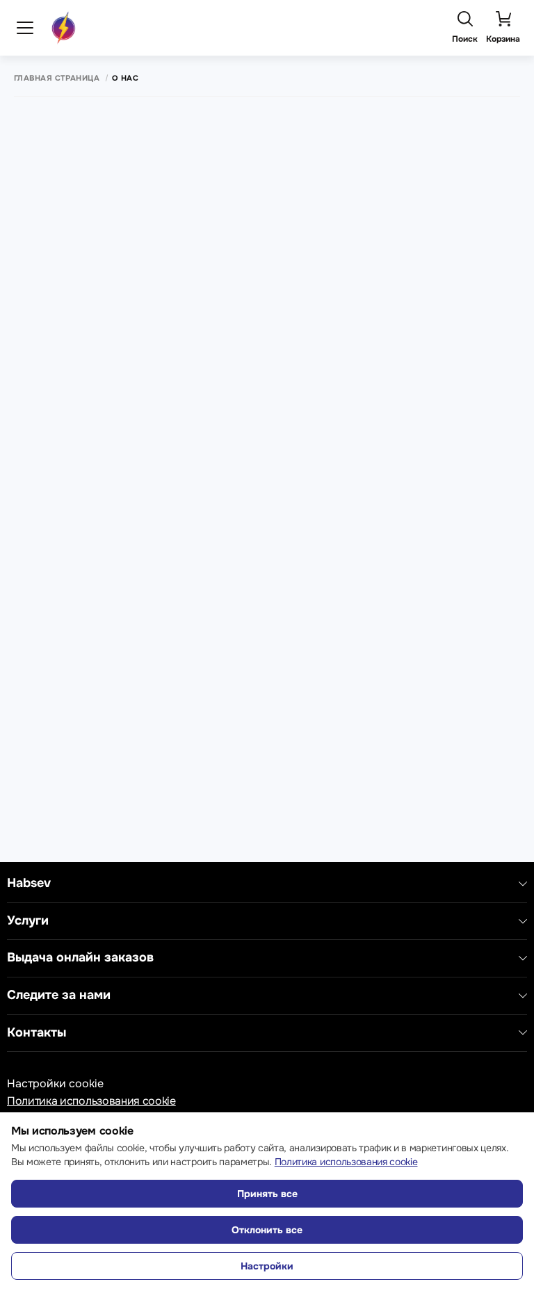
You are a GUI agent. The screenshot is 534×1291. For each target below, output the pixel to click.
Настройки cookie (55, 1083)
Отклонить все (267, 1230)
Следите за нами (59, 995)
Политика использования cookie (91, 1101)
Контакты (36, 1032)
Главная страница (56, 78)
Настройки (267, 1266)
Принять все (267, 1193)
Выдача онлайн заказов (80, 957)
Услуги (28, 921)
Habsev (29, 883)
